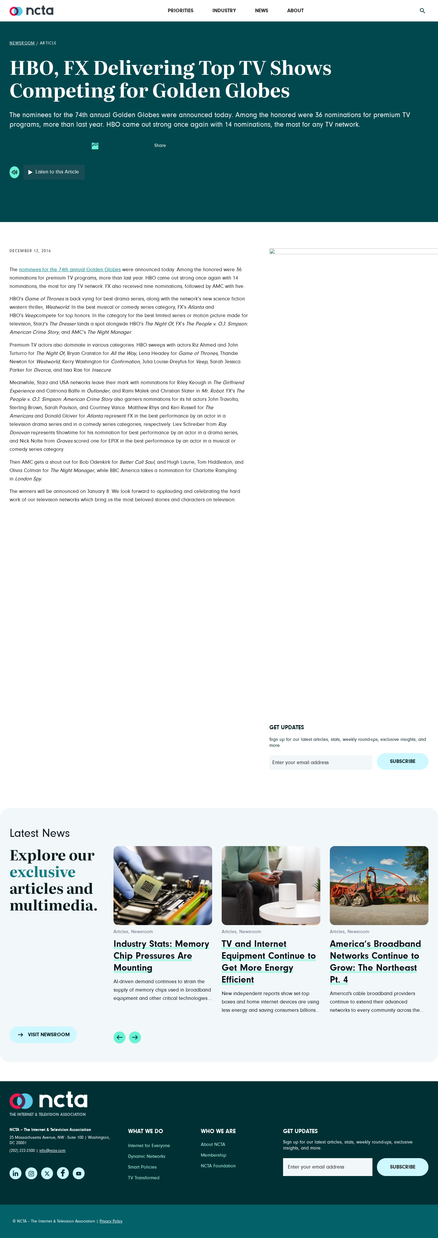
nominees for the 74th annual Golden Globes (70, 269)
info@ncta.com (52, 1151)
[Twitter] (47, 1173)
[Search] (422, 11)
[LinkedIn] (15, 1173)
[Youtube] (79, 1173)
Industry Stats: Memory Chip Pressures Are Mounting (161, 956)
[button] (119, 1037)
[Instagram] (31, 1173)
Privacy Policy (111, 1221)
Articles (121, 931)
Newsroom (22, 43)
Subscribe (402, 761)
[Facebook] (63, 1173)
